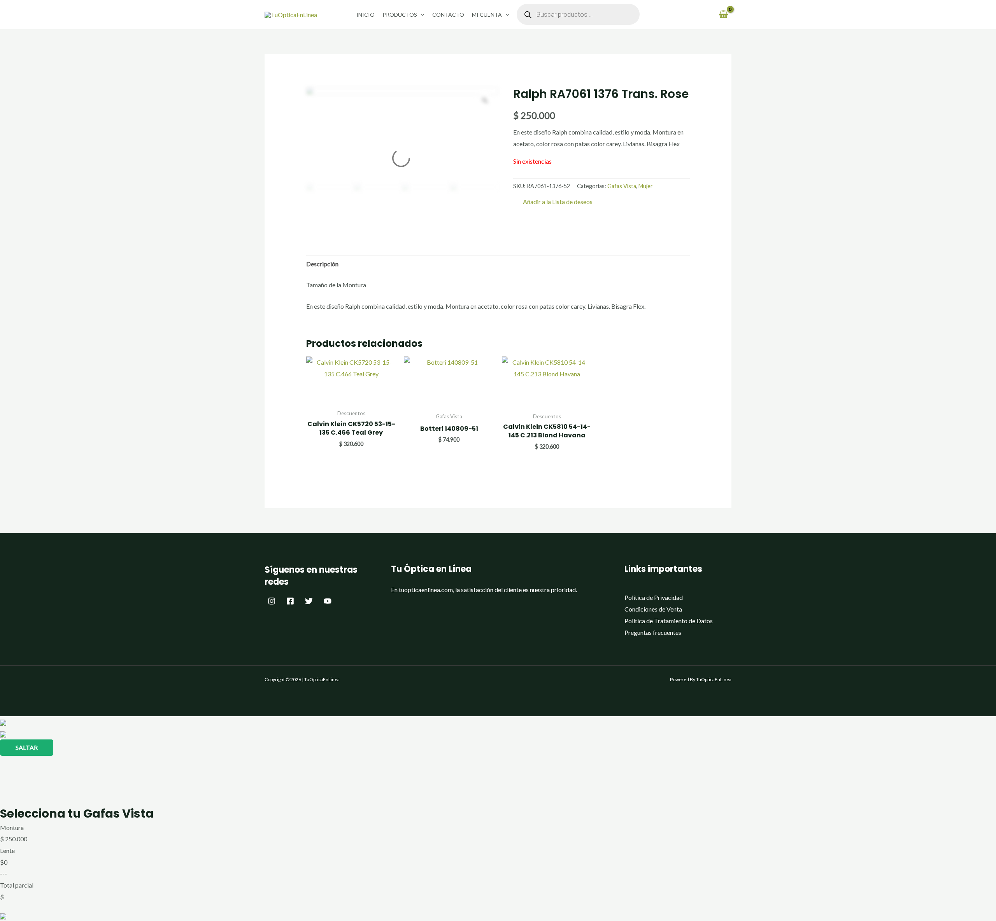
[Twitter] (309, 601)
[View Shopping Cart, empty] (723, 14)
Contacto (448, 14)
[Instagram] (272, 601)
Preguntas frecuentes (652, 632)
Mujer (645, 186)
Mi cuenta (487, 14)
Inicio (365, 14)
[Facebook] (290, 601)
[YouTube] (328, 601)
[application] (420, 14)
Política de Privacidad (653, 597)
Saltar (27, 747)
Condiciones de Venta (653, 609)
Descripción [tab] (322, 263)
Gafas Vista (621, 186)
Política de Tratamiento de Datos (668, 620)
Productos (399, 14)
